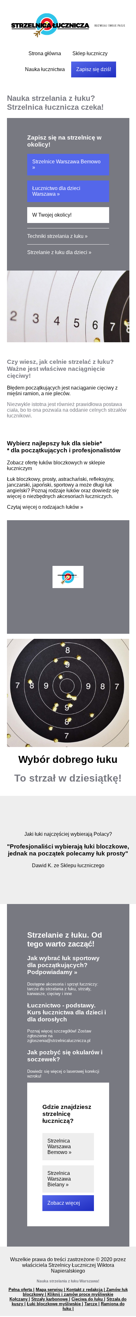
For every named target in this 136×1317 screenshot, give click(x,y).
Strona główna (44, 53)
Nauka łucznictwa (45, 69)
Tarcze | (92, 1303)
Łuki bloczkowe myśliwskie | (55, 1303)
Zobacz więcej (63, 1203)
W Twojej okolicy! (51, 215)
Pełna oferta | (21, 1289)
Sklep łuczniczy (90, 53)
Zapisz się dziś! (93, 69)
